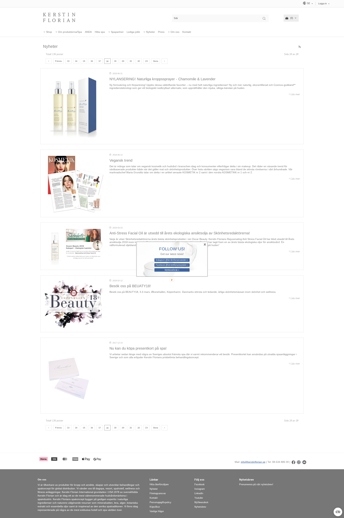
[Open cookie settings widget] (338, 512)
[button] (172, 249)
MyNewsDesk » (172, 270)
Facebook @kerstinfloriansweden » (172, 265)
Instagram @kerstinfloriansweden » (172, 260)
